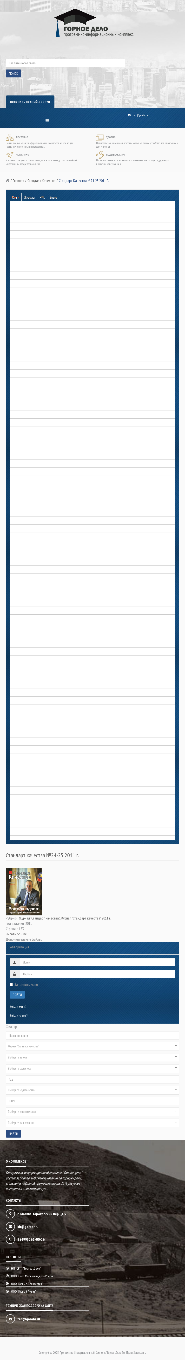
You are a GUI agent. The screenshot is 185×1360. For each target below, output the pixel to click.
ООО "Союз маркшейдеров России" (32, 1276)
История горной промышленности (29, 570)
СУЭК (13, 783)
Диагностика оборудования (25, 390)
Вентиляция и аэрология (24, 251)
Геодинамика (17, 276)
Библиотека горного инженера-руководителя (35, 235)
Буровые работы (19, 243)
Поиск (13, 73)
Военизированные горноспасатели (29, 267)
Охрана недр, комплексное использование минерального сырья (45, 717)
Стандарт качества (41, 180)
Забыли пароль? (18, 1016)
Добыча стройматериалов (24, 472)
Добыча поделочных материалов (28, 423)
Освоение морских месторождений (29, 709)
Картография (17, 619)
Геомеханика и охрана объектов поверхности (34, 300)
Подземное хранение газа (24, 742)
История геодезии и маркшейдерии (30, 529)
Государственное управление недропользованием (37, 382)
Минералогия (17, 668)
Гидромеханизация (21, 317)
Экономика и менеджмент (25, 832)
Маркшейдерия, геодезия (24, 635)
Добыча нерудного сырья (24, 406)
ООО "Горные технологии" (27, 1284)
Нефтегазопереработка (22, 676)
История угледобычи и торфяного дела (32, 611)
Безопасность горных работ (25, 210)
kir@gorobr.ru (141, 115)
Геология (15, 292)
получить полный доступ (30, 102)
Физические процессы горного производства (34, 807)
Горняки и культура (21, 374)
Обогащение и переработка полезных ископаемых (38, 684)
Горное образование (21, 349)
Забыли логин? (18, 1007)
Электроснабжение (20, 815)
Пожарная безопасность (23, 750)
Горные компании (20, 366)
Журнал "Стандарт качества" (39, 918)
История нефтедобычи (22, 602)
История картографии (22, 594)
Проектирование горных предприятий (31, 758)
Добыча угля (17, 480)
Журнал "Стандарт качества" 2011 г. (85, 918)
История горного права (22, 562)
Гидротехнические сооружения (27, 325)
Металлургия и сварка (22, 644)
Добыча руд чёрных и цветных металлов (33, 455)
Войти (17, 995)
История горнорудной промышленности (32, 578)
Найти (13, 1134)
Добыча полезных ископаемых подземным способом (39, 447)
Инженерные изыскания (23, 496)
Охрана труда (18, 725)
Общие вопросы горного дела (26, 693)
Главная (18, 180)
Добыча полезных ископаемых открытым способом (38, 439)
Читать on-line (16, 934)
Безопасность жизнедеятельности (28, 218)
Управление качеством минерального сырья (34, 799)
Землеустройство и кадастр (25, 488)
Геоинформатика (19, 284)
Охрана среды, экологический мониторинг (33, 733)
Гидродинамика (19, 308)
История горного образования (26, 553)
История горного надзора (24, 545)
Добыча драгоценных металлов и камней (33, 398)
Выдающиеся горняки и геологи (28, 512)
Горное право (17, 357)
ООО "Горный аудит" (23, 1291)
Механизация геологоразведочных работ (32, 652)
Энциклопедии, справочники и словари (31, 823)
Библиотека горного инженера (26, 227)
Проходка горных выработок (26, 766)
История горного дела (22, 505)
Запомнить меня (26, 984)
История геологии (20, 537)
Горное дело (16, 521)
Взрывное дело (18, 259)
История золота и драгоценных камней (32, 586)
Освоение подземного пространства (30, 701)
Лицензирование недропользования (30, 627)
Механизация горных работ (25, 660)
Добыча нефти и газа (22, 415)
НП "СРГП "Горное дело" (26, 1268)
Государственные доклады (25, 341)
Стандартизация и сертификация (29, 774)
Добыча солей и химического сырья (30, 464)
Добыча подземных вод (23, 431)
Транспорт (15, 791)
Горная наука (17, 333)
